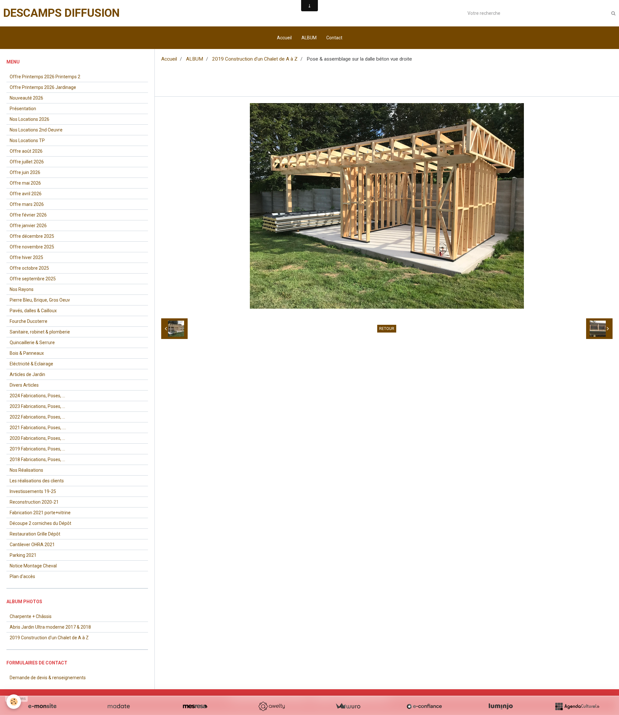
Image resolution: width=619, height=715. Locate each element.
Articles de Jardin (27, 374)
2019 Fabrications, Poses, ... (37, 448)
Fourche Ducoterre (28, 321)
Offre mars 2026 (27, 204)
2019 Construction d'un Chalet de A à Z (255, 59)
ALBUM (309, 37)
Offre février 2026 (28, 214)
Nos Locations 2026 (29, 119)
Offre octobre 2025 (29, 268)
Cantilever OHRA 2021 (32, 544)
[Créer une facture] (348, 706)
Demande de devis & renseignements (48, 677)
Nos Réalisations (26, 470)
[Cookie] (13, 701)
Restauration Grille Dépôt (35, 533)
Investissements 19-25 (33, 491)
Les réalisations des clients (37, 480)
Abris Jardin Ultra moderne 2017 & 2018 (50, 627)
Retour (386, 328)
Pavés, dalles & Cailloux (33, 310)
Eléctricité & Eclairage (31, 363)
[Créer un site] (42, 706)
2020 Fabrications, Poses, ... (37, 438)
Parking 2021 (23, 555)
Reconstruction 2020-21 (34, 502)
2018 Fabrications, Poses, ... (37, 459)
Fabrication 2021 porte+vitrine (40, 512)
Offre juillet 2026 (27, 161)
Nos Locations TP (27, 140)
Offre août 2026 (26, 151)
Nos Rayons (22, 289)
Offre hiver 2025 (26, 257)
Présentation (23, 108)
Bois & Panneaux (27, 353)
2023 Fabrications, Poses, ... (37, 406)
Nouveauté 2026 (26, 98)
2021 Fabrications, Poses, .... (38, 427)
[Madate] (118, 706)
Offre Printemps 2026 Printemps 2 (45, 76)
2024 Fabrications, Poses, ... (37, 395)
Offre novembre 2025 (32, 246)
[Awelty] (271, 706)
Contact (334, 37)
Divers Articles (24, 385)
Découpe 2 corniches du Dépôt (40, 523)
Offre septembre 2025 (33, 278)
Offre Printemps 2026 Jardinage (43, 87)
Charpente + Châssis (31, 616)
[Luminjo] (501, 706)
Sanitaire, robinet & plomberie (40, 331)
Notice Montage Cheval (33, 565)
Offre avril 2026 (26, 193)
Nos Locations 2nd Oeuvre (36, 129)
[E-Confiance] (424, 706)
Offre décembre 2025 (32, 236)
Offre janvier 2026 (28, 225)
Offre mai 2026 (25, 183)
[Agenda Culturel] (577, 706)
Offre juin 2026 (25, 172)
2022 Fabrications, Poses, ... (37, 417)
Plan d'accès (22, 576)
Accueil (284, 37)
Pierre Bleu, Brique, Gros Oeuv (40, 300)
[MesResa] (195, 706)
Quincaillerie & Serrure (32, 342)
